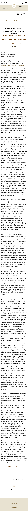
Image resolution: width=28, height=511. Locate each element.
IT (16, 20)
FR (14, 20)
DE (6, 20)
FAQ (14, 501)
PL (19, 20)
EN (9, 20)
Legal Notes (14, 503)
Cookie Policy (14, 505)
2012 (7, 8)
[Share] (27, 14)
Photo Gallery (14, 48)
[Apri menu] (26, 3)
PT (21, 20)
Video (14, 46)
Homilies (3, 8)
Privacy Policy (14, 507)
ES (11, 20)
